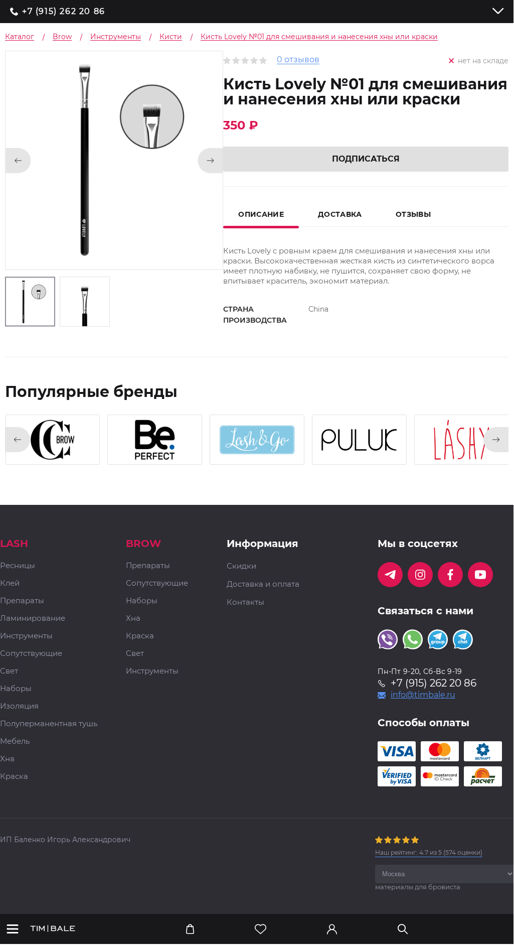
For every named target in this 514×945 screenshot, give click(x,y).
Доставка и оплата (263, 584)
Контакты (245, 602)
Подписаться (366, 159)
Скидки (241, 566)
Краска (14, 776)
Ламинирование (32, 618)
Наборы (16, 689)
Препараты (22, 601)
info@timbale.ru (423, 695)
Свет (9, 671)
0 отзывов (298, 60)
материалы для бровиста (417, 887)
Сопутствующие (31, 653)
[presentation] (17, 439)
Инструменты (26, 636)
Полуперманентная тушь (48, 724)
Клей (10, 583)
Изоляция (19, 706)
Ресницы (17, 566)
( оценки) (428, 852)
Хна (7, 759)
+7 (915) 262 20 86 (63, 11)
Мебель (15, 741)
